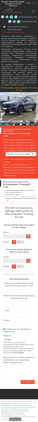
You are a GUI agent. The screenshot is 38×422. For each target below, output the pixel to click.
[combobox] (7, 340)
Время (6, 242)
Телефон (6, 336)
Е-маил (6, 320)
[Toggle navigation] (33, 11)
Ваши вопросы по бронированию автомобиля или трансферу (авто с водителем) (18, 359)
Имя (7, 311)
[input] (14, 236)
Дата (6, 232)
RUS (29, 3)
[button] (36, 106)
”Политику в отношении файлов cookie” (16, 405)
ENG (34, 3)
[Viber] (3, 17)
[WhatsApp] (11, 17)
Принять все (15, 419)
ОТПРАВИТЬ (27, 382)
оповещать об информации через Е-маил (17, 330)
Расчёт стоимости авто (19, 154)
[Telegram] (7, 17)
